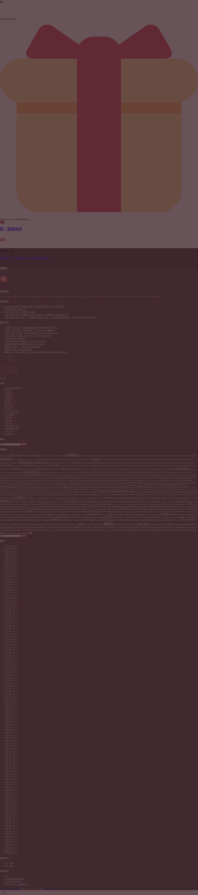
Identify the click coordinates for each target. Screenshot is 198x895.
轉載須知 (8, 244)
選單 (2, 240)
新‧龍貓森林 (11, 229)
